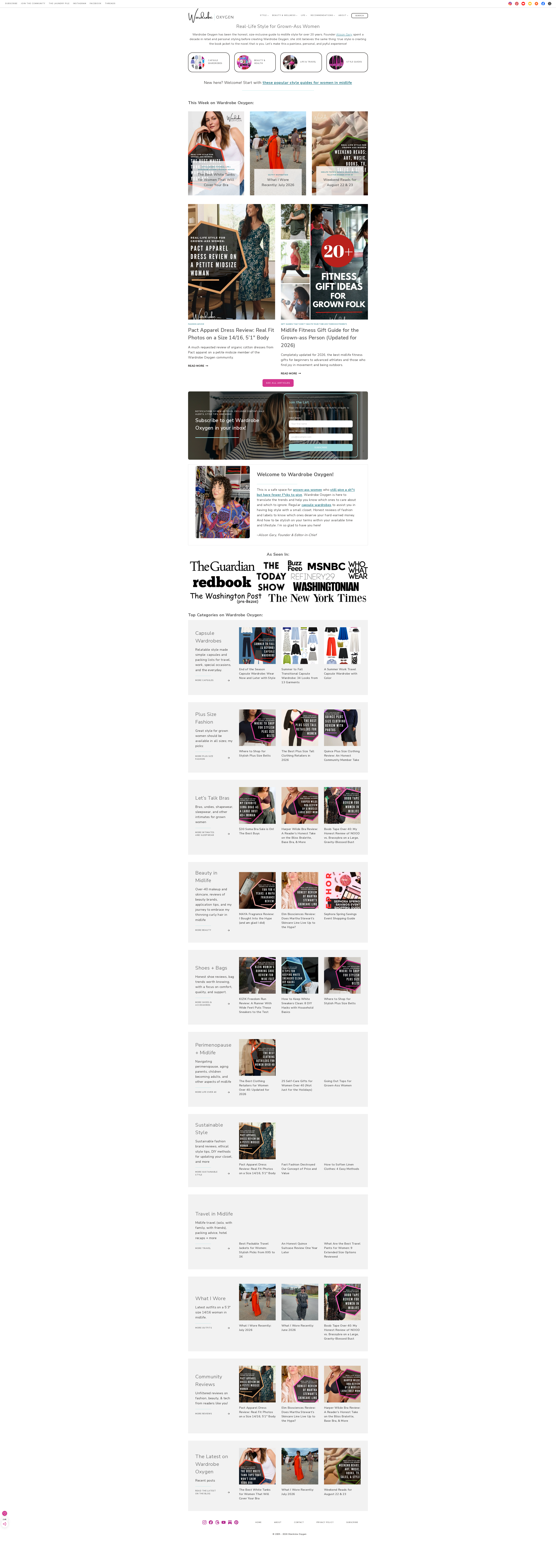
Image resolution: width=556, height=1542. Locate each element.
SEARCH (359, 15)
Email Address (297, 431)
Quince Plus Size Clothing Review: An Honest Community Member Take (342, 755)
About (277, 1522)
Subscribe (11, 3)
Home (258, 1522)
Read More (197, 366)
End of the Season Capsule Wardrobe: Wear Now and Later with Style (257, 673)
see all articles (278, 382)
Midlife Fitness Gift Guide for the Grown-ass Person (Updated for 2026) (320, 338)
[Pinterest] (517, 4)
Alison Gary (344, 34)
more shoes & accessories (203, 1004)
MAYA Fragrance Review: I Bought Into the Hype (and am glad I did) (256, 918)
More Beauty (203, 930)
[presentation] (216, 153)
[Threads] (550, 4)
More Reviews (203, 1413)
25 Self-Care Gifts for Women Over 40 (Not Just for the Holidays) (297, 1085)
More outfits (203, 1328)
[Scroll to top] (550, 1531)
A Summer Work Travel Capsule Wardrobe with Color (340, 673)
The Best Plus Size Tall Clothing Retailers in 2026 (297, 755)
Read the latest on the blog (205, 1492)
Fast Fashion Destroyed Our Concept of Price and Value (299, 1169)
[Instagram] (510, 4)
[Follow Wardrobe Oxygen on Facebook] (211, 1522)
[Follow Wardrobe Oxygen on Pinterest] (236, 1522)
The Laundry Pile (59, 3)
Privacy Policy (325, 1522)
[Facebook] (543, 4)
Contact (299, 1522)
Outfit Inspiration (278, 175)
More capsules (204, 680)
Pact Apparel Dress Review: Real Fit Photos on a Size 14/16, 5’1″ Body (257, 1169)
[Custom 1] (536, 4)
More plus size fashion (204, 757)
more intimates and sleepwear (204, 834)
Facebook (95, 3)
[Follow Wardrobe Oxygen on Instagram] (204, 1522)
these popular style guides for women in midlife (307, 82)
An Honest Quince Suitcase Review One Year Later (299, 1248)
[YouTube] (523, 4)
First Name (295, 418)
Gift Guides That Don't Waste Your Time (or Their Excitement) (314, 324)
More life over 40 (206, 1092)
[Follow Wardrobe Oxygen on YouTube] (224, 1522)
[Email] (530, 4)
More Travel (203, 1248)
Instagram (79, 3)
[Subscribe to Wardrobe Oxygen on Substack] (230, 1522)
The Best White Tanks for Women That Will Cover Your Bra (216, 179)
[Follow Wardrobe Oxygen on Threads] (217, 1522)
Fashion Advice (226, 169)
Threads (110, 3)
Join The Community (33, 3)
